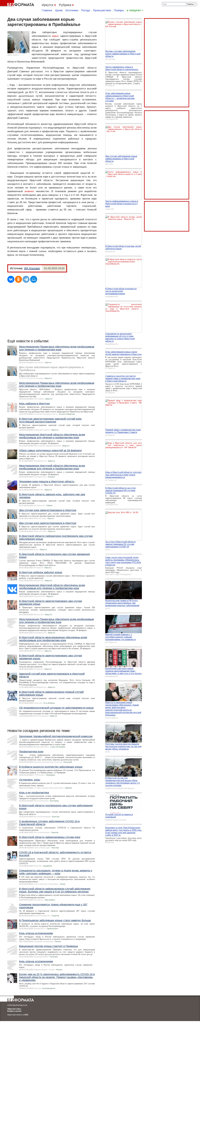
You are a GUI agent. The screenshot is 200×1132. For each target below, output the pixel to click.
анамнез (29, 191)
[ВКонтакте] (10, 279)
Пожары (119, 10)
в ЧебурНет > (135, 10)
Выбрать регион (14, 1011)
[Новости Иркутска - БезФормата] (17, 3)
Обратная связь (14, 1009)
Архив (59, 10)
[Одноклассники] (18, 279)
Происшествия (102, 10)
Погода (85, 10)
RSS (26, 1015)
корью (55, 36)
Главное (47, 10)
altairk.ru (16, 55)
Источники (71, 10)
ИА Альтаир (32, 268)
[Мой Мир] (33, 279)
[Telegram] (26, 279)
